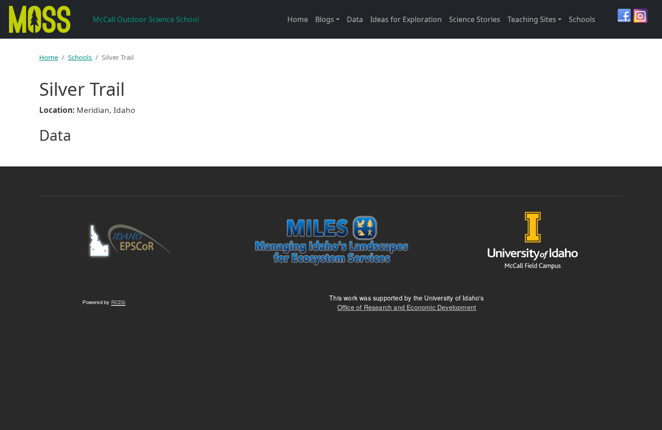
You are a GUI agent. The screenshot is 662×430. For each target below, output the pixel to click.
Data (355, 19)
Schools (582, 19)
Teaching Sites (532, 19)
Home (297, 19)
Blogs (324, 19)
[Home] (38, 19)
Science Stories (474, 19)
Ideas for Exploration (406, 19)
